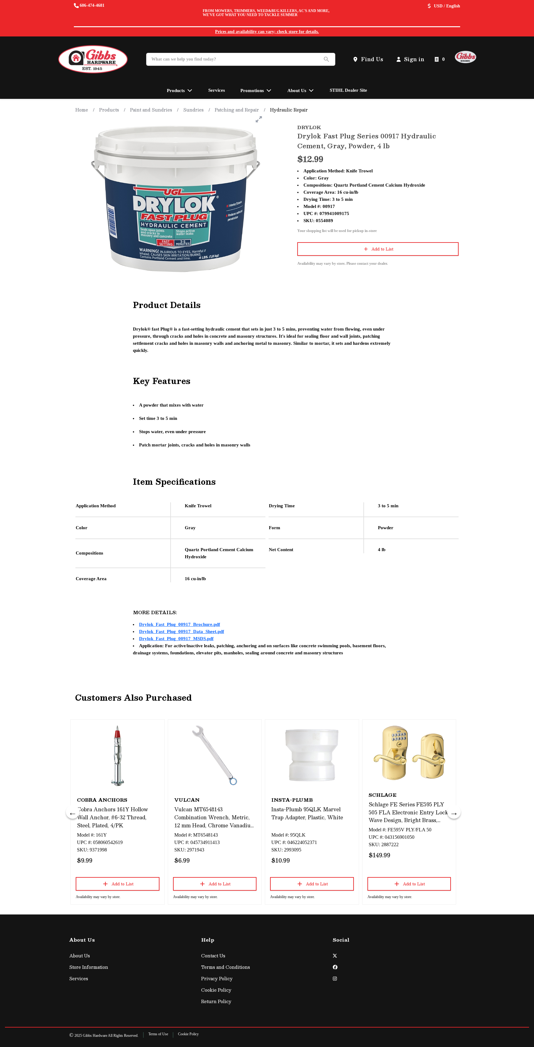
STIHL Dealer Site (348, 90)
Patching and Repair (237, 109)
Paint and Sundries (151, 109)
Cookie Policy (216, 990)
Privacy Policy (217, 978)
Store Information (88, 967)
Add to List (382, 249)
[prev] (72, 812)
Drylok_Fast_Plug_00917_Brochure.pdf (179, 624)
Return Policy (216, 1001)
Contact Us (213, 955)
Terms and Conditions (225, 967)
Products (109, 109)
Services (78, 978)
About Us (79, 955)
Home (81, 109)
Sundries (193, 109)
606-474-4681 (92, 5)
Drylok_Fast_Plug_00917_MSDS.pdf (176, 638)
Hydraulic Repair (289, 109)
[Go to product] (118, 755)
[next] (454, 812)
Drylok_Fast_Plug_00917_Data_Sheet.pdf (181, 631)
